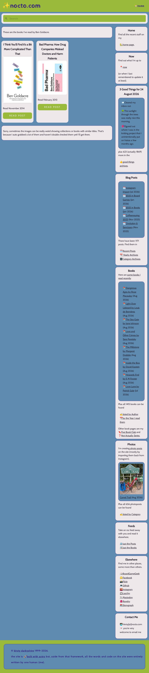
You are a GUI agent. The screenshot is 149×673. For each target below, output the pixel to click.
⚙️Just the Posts (128, 543)
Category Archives (131, 259)
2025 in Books (133, 207)
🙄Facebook (126, 577)
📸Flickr (124, 581)
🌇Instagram (126, 589)
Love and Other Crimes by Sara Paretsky (131, 335)
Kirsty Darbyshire (24, 650)
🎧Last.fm (125, 593)
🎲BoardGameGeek (130, 573)
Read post (17, 115)
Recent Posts (129, 251)
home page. (128, 44)
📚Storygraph (127, 605)
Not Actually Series (130, 435)
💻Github (124, 585)
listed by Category (131, 514)
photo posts (136, 448)
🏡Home (139, 5)
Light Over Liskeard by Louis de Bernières (131, 307)
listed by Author (130, 414)
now (125, 67)
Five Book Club (128, 432)
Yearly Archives (130, 255)
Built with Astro (36, 656)
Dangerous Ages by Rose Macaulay (129, 292)
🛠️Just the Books (128, 547)
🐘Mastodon (126, 597)
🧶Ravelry (125, 601)
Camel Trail (125, 497)
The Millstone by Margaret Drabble (131, 351)
